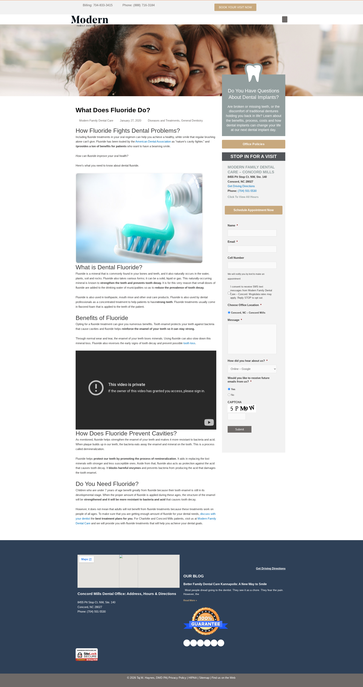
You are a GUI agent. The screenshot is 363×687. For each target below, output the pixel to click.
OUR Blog (193, 576)
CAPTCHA (235, 402)
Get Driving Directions (241, 186)
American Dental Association (153, 141)
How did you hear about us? (248, 360)
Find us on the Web (223, 677)
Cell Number (236, 257)
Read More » (190, 600)
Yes (233, 389)
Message (235, 319)
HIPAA (192, 677)
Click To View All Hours (243, 196)
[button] (284, 19)
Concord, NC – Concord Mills (248, 312)
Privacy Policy (177, 677)
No (232, 394)
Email (233, 241)
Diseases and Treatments (164, 120)
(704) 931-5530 (247, 190)
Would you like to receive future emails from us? (248, 379)
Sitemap (204, 677)
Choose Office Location (244, 305)
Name (233, 225)
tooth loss (189, 343)
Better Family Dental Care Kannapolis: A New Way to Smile (225, 584)
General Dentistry (192, 120)
